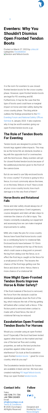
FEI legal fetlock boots (30, 372)
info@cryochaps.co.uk (13, 402)
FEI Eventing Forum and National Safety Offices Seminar (23, 117)
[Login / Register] (6, 15)
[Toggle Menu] (41, 10)
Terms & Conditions (12, 404)
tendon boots (22, 356)
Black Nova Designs (34, 410)
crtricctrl (34, 49)
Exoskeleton (20, 52)
